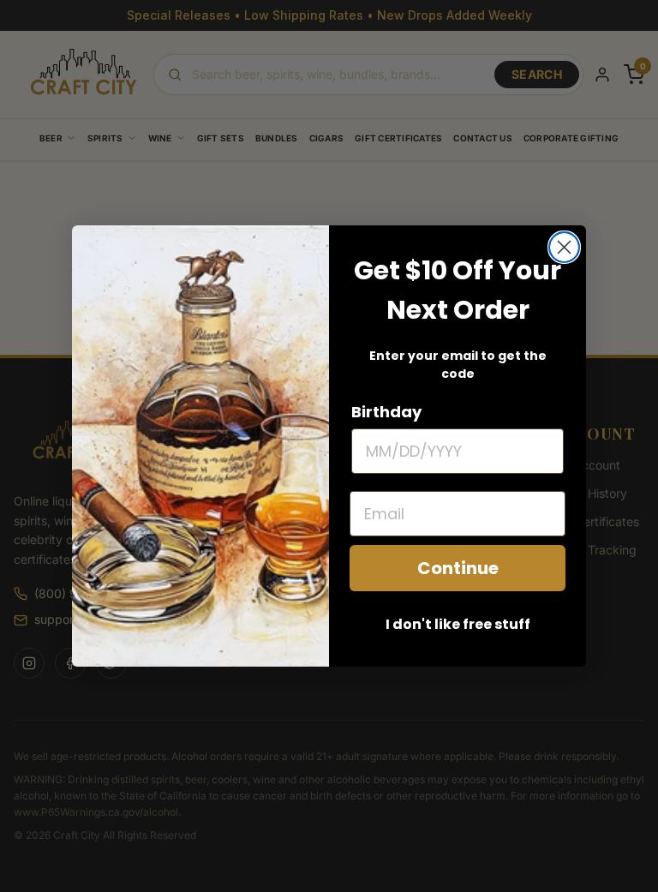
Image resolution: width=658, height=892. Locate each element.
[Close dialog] (564, 247)
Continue (458, 568)
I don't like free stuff (458, 624)
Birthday (386, 411)
